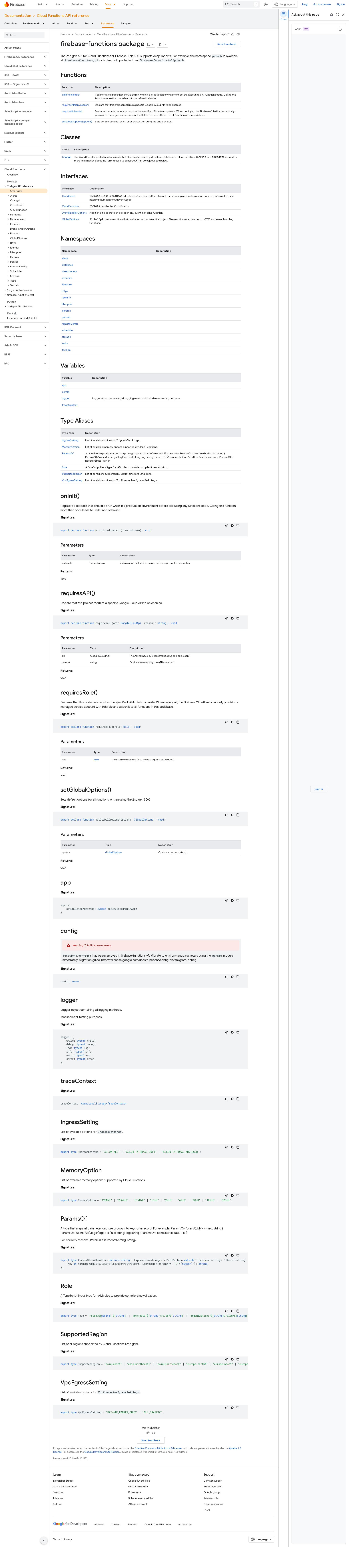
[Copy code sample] (238, 525)
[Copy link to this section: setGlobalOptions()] (115, 790)
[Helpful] (232, 34)
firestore (67, 284)
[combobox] (241, 4)
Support (128, 4)
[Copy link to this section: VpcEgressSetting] (111, 1383)
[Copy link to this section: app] (74, 883)
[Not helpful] (238, 34)
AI (53, 23)
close (343, 15)
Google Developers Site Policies (101, 1451)
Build (40, 4)
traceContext (69, 405)
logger (66, 398)
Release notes (211, 1498)
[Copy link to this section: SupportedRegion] (111, 1334)
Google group (212, 1492)
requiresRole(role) (72, 111)
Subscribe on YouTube (140, 1498)
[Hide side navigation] (43, 1540)
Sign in (341, 4)
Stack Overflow (212, 1486)
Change (66, 157)
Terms (56, 1539)
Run (57, 4)
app (64, 385)
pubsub (66, 317)
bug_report (331, 15)
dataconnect (69, 271)
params (66, 310)
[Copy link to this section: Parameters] (87, 545)
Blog (305, 4)
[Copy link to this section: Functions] (90, 75)
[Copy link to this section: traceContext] (100, 1081)
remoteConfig (70, 323)
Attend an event (137, 1504)
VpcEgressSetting (72, 480)
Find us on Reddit (138, 1486)
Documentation (17, 15)
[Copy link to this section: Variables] (88, 366)
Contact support (213, 1480)
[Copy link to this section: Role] (75, 1286)
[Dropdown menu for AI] (59, 23)
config (65, 391)
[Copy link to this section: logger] (81, 1000)
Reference (107, 23)
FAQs (207, 1509)
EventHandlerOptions (74, 212)
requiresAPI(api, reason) (75, 104)
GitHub (57, 1504)
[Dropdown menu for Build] (47, 4)
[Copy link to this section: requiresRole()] (101, 693)
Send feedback (226, 44)
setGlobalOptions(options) (77, 121)
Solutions (77, 4)
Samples (126, 23)
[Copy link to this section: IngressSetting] (102, 1122)
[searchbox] (24, 35)
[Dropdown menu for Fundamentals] (44, 23)
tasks (65, 343)
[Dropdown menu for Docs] (115, 4)
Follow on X (134, 1492)
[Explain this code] (226, 525)
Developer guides (63, 1480)
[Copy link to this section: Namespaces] (98, 239)
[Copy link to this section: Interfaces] (91, 177)
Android (99, 1524)
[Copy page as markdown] (160, 44)
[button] (21, 56)
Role (64, 467)
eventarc (67, 278)
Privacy (68, 1539)
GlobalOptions (70, 219)
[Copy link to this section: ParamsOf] (91, 1219)
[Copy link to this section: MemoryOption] (105, 1171)
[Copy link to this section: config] (81, 931)
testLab (66, 350)
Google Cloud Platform (158, 1524)
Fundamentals (31, 23)
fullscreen (337, 15)
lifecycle (67, 304)
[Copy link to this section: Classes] (84, 138)
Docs (108, 4)
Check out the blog (139, 1480)
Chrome (115, 1524)
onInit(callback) (71, 94)
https (65, 291)
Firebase (65, 34)
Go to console (322, 4)
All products (185, 1524)
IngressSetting (70, 440)
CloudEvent (68, 196)
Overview (10, 23)
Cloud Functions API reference (63, 15)
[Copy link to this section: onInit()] (83, 496)
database (67, 264)
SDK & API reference (65, 1486)
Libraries (58, 1498)
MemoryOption (71, 447)
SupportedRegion (72, 473)
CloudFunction (70, 206)
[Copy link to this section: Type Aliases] (97, 421)
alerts (65, 258)
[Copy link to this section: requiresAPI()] (98, 593)
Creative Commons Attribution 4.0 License (158, 1448)
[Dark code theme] (232, 525)
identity (66, 297)
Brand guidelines (213, 1504)
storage (66, 336)
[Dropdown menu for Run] (64, 4)
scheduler (67, 330)
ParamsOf (68, 453)
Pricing (94, 4)
